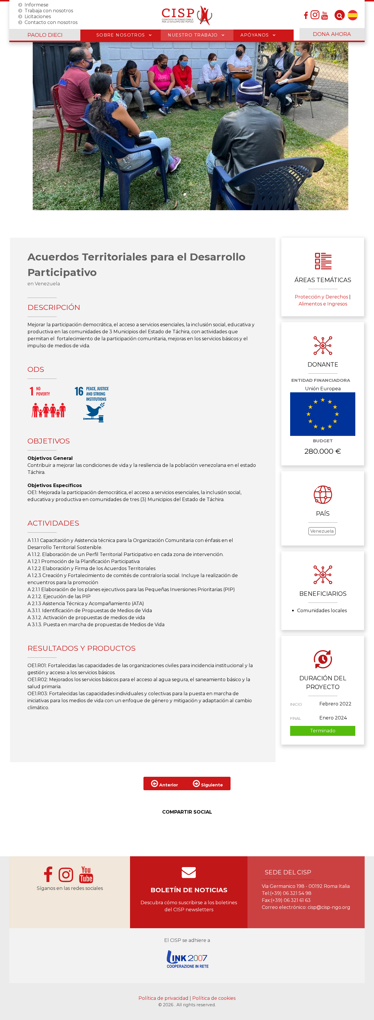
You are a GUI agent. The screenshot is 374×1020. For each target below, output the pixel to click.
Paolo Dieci (45, 35)
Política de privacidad (164, 998)
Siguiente (211, 785)
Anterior (168, 785)
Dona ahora (332, 34)
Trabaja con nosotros (49, 10)
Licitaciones (38, 16)
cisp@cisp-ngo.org (329, 907)
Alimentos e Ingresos (323, 304)
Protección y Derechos (321, 297)
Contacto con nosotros (51, 22)
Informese (37, 4)
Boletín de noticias (188, 890)
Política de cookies (214, 998)
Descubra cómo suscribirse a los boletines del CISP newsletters (189, 906)
